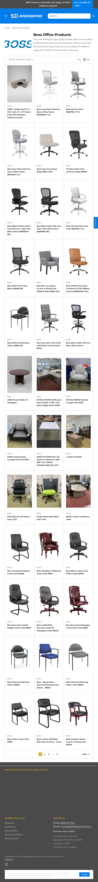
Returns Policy (12, 838)
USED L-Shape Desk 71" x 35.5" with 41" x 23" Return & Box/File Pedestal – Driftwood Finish (19, 113)
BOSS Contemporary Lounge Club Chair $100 (18, 458)
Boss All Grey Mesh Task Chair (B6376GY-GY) (77, 227)
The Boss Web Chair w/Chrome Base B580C (76, 170)
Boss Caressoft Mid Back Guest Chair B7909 (18, 572)
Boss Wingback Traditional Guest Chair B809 (49, 572)
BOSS (9, 106)
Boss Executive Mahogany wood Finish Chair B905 (78, 626)
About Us (9, 823)
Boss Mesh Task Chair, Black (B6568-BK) (17, 287)
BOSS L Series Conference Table (78, 517)
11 (57, 754)
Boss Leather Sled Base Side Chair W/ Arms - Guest (49, 740)
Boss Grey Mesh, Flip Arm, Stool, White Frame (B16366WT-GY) (48, 112)
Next (85, 754)
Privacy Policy (11, 830)
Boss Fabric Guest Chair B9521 (18, 740)
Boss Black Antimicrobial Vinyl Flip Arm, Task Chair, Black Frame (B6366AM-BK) (19, 230)
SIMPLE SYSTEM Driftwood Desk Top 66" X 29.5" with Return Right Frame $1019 (49, 403)
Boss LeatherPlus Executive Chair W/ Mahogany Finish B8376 (48, 628)
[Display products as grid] (84, 59)
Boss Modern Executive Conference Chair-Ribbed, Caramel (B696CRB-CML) (78, 289)
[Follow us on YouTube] (6, 864)
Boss (39, 106)
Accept (84, 874)
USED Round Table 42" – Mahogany (18, 401)
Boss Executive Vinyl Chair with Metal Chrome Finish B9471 (49, 346)
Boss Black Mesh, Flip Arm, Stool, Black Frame (78, 344)
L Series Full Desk (74, 457)
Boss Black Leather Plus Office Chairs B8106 (77, 572)
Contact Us (10, 826)
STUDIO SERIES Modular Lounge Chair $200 (77, 401)
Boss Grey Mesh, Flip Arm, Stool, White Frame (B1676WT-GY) (19, 172)
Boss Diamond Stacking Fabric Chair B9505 (77, 683)
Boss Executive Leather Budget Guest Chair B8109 (19, 626)
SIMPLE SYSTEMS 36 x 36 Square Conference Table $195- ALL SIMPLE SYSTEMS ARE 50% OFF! (48, 461)
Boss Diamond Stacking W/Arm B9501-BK (18, 344)
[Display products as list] (88, 59)
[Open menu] (6, 16)
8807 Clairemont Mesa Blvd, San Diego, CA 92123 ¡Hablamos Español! (48, 4)
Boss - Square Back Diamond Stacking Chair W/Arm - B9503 (48, 685)
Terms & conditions (14, 834)
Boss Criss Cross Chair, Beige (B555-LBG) (47, 170)
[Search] (93, 16)
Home (7, 28)
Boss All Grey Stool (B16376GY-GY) (74, 110)
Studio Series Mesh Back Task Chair (48, 517)
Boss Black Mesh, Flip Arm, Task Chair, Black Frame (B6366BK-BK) (49, 229)
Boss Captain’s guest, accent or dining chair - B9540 (76, 742)
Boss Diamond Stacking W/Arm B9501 (18, 683)
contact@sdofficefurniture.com (76, 826)
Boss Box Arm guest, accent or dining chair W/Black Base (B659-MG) (48, 289)
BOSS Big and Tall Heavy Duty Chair (18, 517)
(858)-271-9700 (68, 823)
